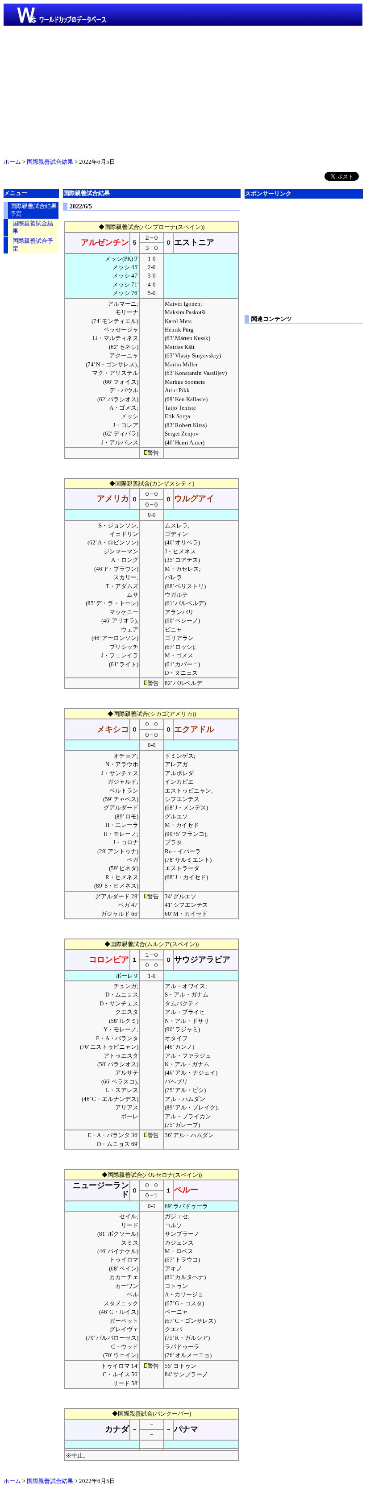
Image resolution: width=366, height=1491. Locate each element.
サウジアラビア (202, 959)
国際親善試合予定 (32, 245)
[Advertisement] (183, 90)
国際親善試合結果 (50, 162)
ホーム (12, 162)
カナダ (117, 1429)
